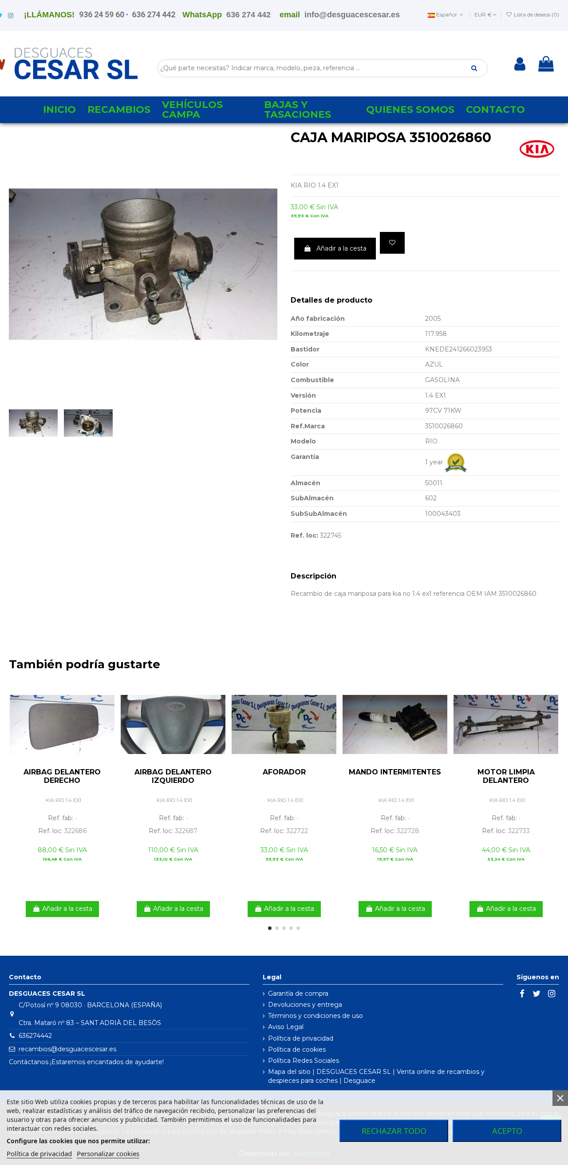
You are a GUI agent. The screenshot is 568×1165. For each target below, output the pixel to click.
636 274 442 (153, 14)
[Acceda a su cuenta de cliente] (520, 64)
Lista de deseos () (536, 14)
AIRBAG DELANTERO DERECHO (62, 776)
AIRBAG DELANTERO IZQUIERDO (173, 776)
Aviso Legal (286, 1027)
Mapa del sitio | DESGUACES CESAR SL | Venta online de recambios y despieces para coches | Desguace (376, 1076)
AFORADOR (284, 772)
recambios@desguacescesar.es (67, 1049)
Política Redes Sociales (303, 1061)
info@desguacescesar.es (352, 14)
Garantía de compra (298, 993)
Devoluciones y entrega (305, 1005)
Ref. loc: (304, 535)
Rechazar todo (394, 1130)
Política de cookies (297, 1049)
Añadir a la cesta (341, 248)
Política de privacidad (300, 1038)
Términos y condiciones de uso (315, 1016)
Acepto (507, 1130)
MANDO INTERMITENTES (395, 772)
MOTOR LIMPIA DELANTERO (506, 776)
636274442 (35, 1036)
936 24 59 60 (101, 14)
